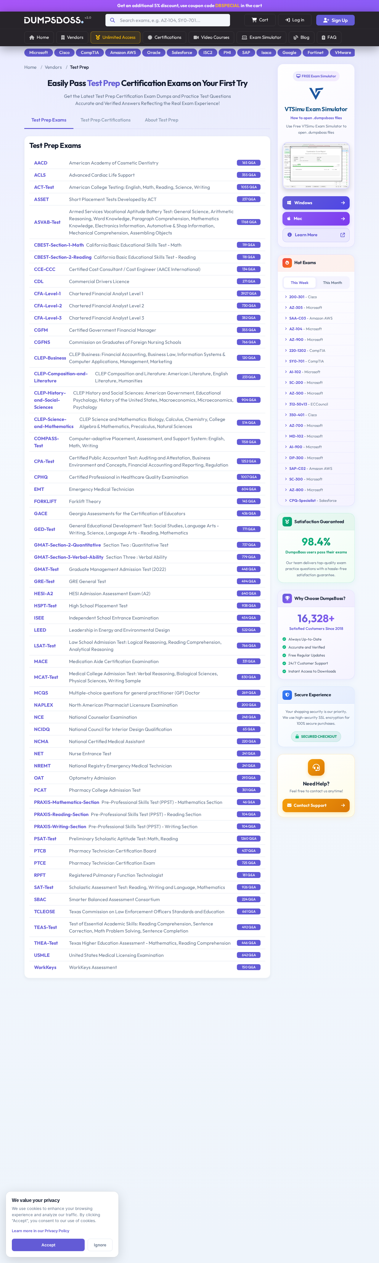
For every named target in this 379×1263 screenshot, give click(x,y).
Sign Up (340, 20)
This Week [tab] (300, 282)
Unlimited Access (118, 37)
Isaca (266, 52)
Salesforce (182, 52)
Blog (305, 37)
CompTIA (90, 52)
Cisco (64, 52)
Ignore (100, 1245)
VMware (343, 52)
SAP (246, 52)
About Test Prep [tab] (161, 120)
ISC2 (207, 52)
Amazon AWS (123, 52)
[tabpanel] (147, 557)
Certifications (168, 37)
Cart (263, 20)
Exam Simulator (265, 37)
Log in (298, 20)
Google (289, 52)
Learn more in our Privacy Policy (40, 1231)
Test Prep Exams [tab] (48, 120)
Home (43, 37)
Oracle (153, 52)
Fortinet (316, 52)
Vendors (75, 37)
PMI (227, 52)
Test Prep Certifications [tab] (106, 120)
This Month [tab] (332, 282)
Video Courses (215, 37)
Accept (48, 1245)
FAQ (331, 37)
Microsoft (38, 52)
